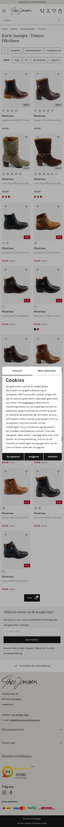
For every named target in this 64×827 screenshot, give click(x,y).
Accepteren (13, 456)
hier (39, 435)
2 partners (27, 402)
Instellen (52, 456)
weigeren (34, 456)
